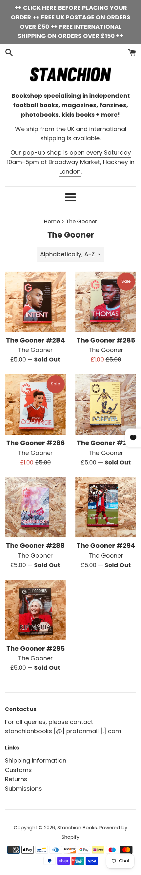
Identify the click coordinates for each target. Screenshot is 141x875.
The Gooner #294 (105, 545)
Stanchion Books (77, 827)
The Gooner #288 (35, 545)
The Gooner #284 (35, 340)
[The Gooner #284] (35, 302)
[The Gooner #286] (35, 404)
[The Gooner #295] (35, 610)
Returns (16, 779)
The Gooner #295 (35, 648)
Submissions (23, 788)
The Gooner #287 (106, 442)
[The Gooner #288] (35, 507)
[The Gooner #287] (105, 404)
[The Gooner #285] (105, 302)
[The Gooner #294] (105, 507)
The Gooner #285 (105, 340)
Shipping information (35, 760)
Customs (18, 770)
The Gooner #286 (35, 442)
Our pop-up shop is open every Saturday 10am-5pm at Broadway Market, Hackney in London (70, 162)
